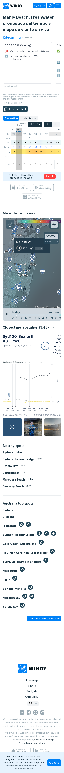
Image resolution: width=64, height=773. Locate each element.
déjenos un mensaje (44, 740)
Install (50, 176)
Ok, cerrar (54, 762)
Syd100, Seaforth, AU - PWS (19, 338)
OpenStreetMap (43, 307)
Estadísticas (29, 118)
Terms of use (38, 743)
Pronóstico (11, 118)
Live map (32, 680)
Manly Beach (24, 241)
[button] (51, 345)
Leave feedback (17, 109)
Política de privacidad (25, 766)
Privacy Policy (25, 743)
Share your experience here (44, 618)
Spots (32, 686)
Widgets (32, 691)
